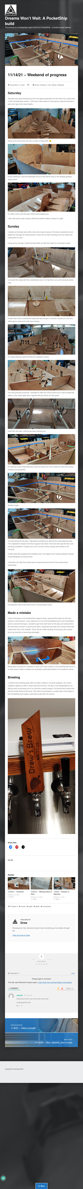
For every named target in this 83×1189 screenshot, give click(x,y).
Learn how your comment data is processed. (55, 982)
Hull (49, 85)
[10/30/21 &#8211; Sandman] (18, 883)
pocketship (47, 906)
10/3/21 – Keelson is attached (61, 892)
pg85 (30, 906)
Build (37, 85)
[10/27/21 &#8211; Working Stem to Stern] (41, 883)
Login (73, 973)
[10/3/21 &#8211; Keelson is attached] (64, 883)
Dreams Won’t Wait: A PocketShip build (36, 20)
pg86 (37, 906)
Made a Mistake (58, 85)
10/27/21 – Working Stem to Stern (41, 892)
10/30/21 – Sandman (16, 891)
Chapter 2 (43, 85)
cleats (23, 906)
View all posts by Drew (21, 935)
